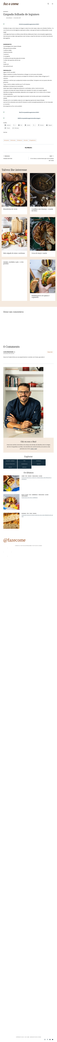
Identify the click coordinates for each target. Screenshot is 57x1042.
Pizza (31, 513)
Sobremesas (35, 494)
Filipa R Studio (38, 1037)
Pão (26, 475)
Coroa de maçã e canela (39, 253)
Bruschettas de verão (10, 209)
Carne (23, 475)
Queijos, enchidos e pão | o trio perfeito (13, 263)
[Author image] (4, 18)
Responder (50, 352)
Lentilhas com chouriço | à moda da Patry (42, 210)
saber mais (34, 449)
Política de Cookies (37, 545)
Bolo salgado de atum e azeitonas (14, 253)
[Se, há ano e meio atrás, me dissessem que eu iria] (44, 693)
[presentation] (14, 190)
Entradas (5, 11)
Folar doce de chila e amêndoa (30, 497)
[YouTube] (52, 1039)
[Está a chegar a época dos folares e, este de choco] (51, 608)
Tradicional (35, 475)
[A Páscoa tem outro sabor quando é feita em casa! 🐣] (32, 667)
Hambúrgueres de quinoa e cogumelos (41, 296)
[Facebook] (47, 1039)
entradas (12, 140)
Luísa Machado (8, 352)
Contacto (17, 545)
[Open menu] (52, 4)
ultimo (40, 475)
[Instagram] (45, 1039)
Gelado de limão (7, 157)
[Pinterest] (50, 1039)
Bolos (23, 494)
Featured (19, 140)
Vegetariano (25, 495)
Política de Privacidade (26, 545)
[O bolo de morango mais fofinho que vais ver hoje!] (6, 638)
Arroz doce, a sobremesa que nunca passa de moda (42, 158)
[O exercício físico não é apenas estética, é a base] (12, 617)
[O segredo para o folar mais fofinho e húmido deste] (25, 712)
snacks (26, 140)
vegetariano (32, 140)
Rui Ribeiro (10, 17)
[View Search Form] (48, 3)
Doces (26, 494)
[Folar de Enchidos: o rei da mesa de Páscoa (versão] (38, 795)
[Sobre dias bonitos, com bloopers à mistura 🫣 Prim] (19, 590)
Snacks (29, 475)
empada (6, 140)
